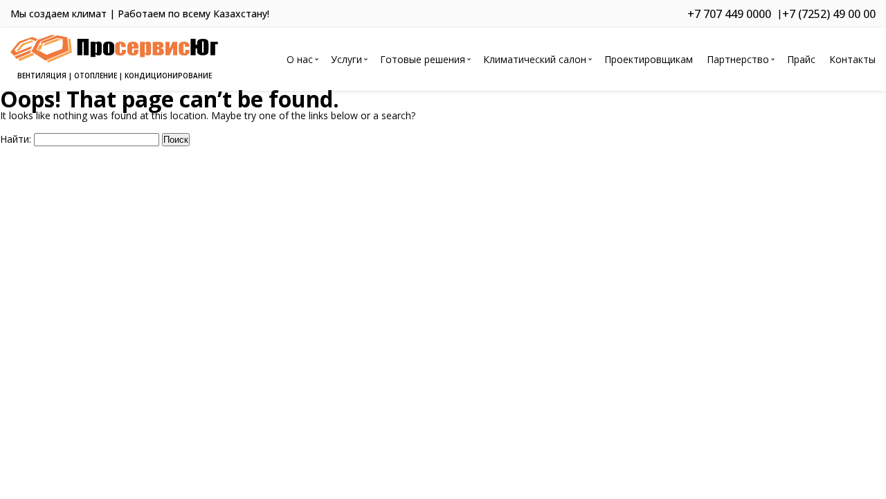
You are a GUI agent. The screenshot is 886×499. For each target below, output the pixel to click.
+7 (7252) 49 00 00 (829, 13)
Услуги (346, 59)
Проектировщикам (648, 59)
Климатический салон (534, 59)
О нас (300, 59)
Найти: (15, 139)
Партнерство (738, 59)
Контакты (852, 59)
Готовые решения (422, 59)
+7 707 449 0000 (729, 13)
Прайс (801, 59)
